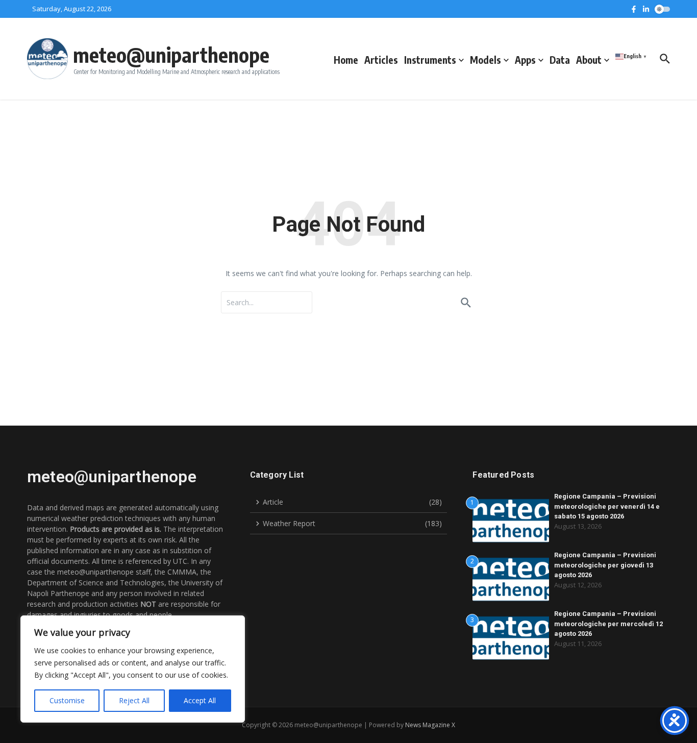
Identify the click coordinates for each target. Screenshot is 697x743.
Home (346, 60)
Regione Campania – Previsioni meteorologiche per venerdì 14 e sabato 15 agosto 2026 (607, 506)
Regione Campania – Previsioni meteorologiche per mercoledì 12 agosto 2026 (608, 623)
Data (560, 60)
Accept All (200, 700)
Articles (381, 60)
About (589, 60)
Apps (525, 60)
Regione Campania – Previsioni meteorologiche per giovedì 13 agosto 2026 (605, 565)
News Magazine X (430, 725)
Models (485, 60)
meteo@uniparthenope (171, 54)
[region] (132, 669)
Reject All (134, 700)
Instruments (430, 60)
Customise (67, 700)
